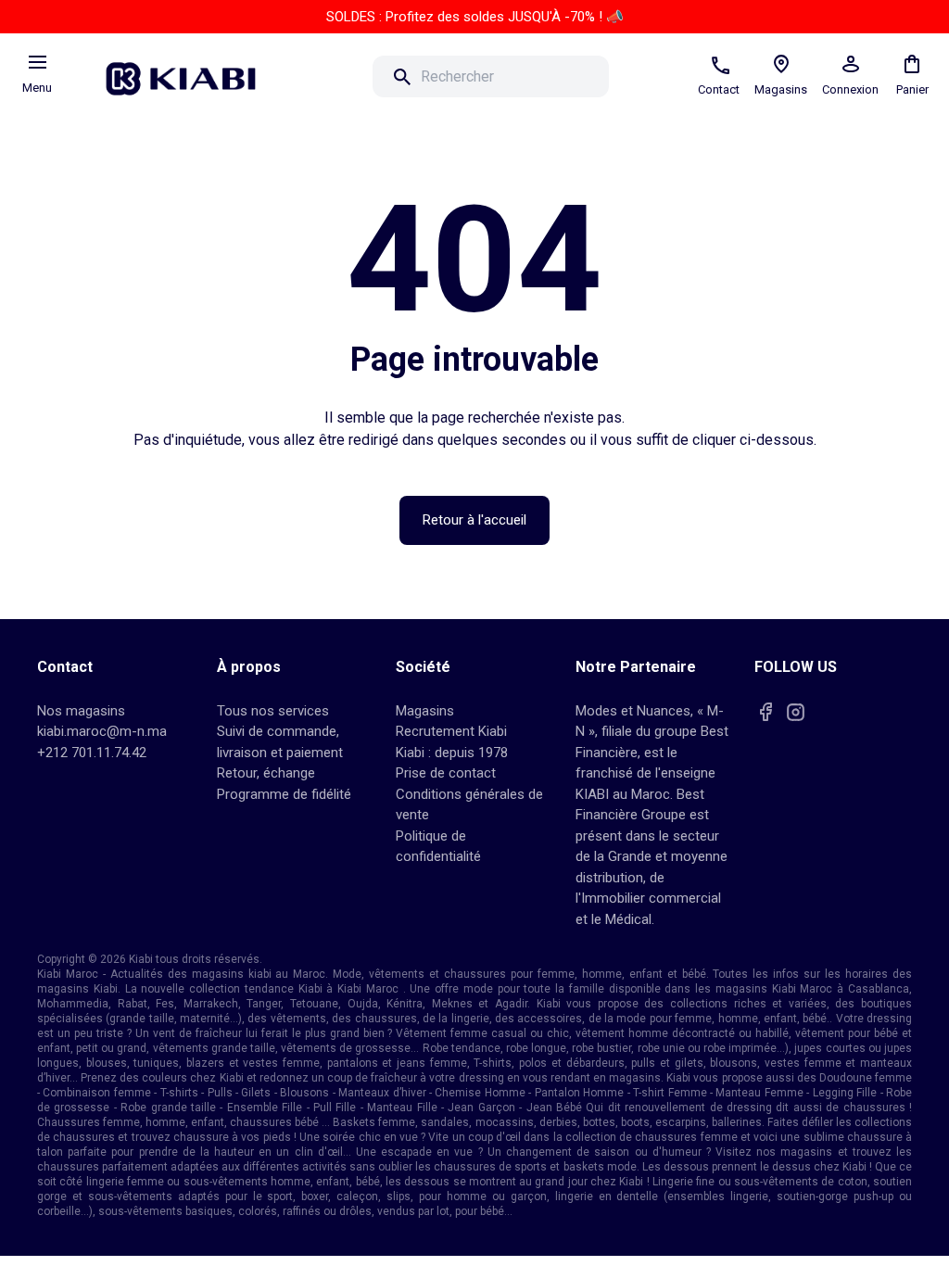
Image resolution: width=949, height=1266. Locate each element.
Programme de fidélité (284, 794)
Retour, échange (266, 773)
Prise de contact (446, 773)
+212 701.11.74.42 (91, 752)
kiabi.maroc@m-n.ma (102, 731)
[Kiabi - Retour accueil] (190, 73)
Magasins (425, 711)
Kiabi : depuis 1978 (452, 752)
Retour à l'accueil (474, 520)
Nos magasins (81, 711)
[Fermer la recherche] (634, 76)
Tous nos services (273, 711)
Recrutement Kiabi (451, 731)
